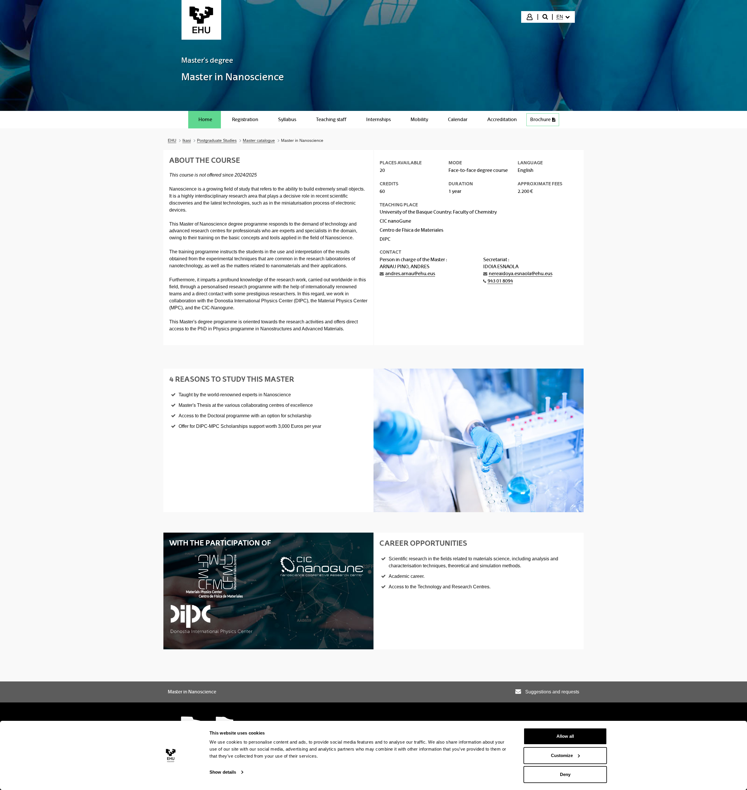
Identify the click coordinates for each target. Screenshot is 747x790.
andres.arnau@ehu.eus (410, 273)
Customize (562, 755)
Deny (565, 774)
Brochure (544, 121)
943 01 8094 (500, 281)
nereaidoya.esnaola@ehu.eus (520, 273)
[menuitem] (563, 17)
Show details (223, 772)
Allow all (565, 736)
